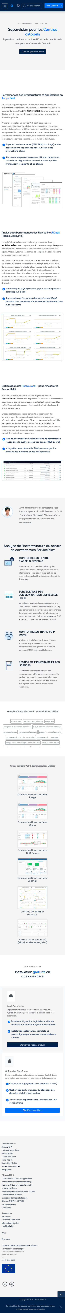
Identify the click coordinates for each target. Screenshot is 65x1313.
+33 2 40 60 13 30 (8, 1260)
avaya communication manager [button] (47, 727)
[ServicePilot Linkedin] (5, 1284)
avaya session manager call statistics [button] (23, 742)
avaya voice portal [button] (50, 742)
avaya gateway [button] (10, 732)
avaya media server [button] (28, 732)
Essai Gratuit (52, 5)
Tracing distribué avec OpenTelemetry (17, 1185)
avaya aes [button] (49, 721)
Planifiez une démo (32, 1110)
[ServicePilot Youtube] (11, 1284)
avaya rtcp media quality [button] (50, 732)
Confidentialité (8, 1226)
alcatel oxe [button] (16, 721)
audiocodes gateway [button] (33, 721)
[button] (32, 6)
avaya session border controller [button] (20, 737)
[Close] (60, 1306)
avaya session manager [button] (48, 737)
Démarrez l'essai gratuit (32, 1044)
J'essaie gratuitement (32, 51)
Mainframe (6, 1208)
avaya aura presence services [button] (17, 727)
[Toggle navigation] (5, 6)
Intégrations (7, 1170)
